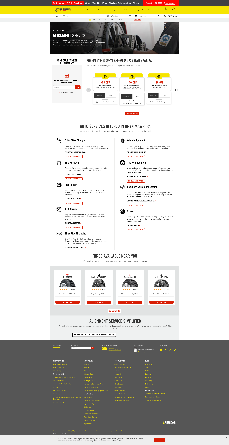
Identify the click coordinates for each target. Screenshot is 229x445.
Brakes (147, 371)
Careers (116, 371)
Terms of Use (63, 430)
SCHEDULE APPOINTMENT (73, 157)
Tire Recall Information (121, 400)
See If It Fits (67, 302)
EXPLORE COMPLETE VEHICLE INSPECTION (141, 201)
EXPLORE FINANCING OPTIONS (74, 247)
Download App (142, 351)
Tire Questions (57, 387)
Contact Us (117, 374)
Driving (147, 387)
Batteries (86, 367)
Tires (146, 367)
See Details (105, 99)
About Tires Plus (119, 364)
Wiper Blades (88, 424)
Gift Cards (117, 387)
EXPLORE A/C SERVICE (72, 223)
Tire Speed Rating (58, 380)
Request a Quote (120, 430)
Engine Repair (88, 377)
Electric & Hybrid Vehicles (92, 400)
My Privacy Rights (109, 430)
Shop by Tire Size (58, 367)
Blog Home (149, 364)
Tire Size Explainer (59, 402)
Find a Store (118, 377)
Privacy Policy (71, 430)
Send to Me (99, 95)
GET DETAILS (137, 19)
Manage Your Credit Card (115, 350)
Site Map (55, 430)
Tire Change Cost (58, 394)
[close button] (227, 438)
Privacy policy (117, 441)
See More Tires (114, 311)
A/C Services (88, 397)
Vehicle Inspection (89, 420)
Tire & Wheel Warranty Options (155, 394)
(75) (105, 289)
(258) (74, 289)
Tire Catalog (57, 371)
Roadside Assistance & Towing (124, 397)
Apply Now (111, 348)
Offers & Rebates (119, 390)
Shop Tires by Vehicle (60, 364)
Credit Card (118, 381)
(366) (168, 289)
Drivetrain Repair (89, 374)
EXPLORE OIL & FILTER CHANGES (75, 152)
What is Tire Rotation (59, 390)
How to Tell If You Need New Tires (64, 377)
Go (78, 87)
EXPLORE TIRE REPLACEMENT (137, 176)
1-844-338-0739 (172, 16)
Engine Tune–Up (89, 404)
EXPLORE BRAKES (133, 225)
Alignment (87, 364)
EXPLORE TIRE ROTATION (73, 174)
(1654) (136, 289)
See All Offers (132, 113)
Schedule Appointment (121, 394)
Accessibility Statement (97, 430)
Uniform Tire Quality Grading (62, 384)
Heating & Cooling (90, 381)
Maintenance (149, 384)
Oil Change (87, 407)
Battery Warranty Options (153, 397)
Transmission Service (90, 417)
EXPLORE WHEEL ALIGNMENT (136, 152)
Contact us (56, 347)
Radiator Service (89, 410)
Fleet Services (118, 384)
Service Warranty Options (153, 400)
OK (159, 440)
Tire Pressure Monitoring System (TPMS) (96, 390)
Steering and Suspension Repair (94, 384)
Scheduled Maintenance (91, 414)
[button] (80, 10)
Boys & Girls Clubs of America (123, 367)
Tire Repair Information (91, 387)
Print (110, 95)
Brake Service (88, 371)
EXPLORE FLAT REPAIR (72, 199)
